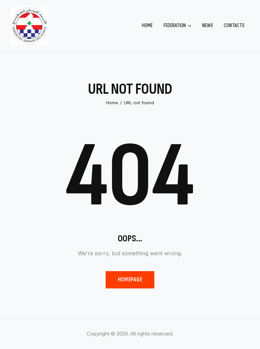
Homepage (130, 279)
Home (112, 102)
